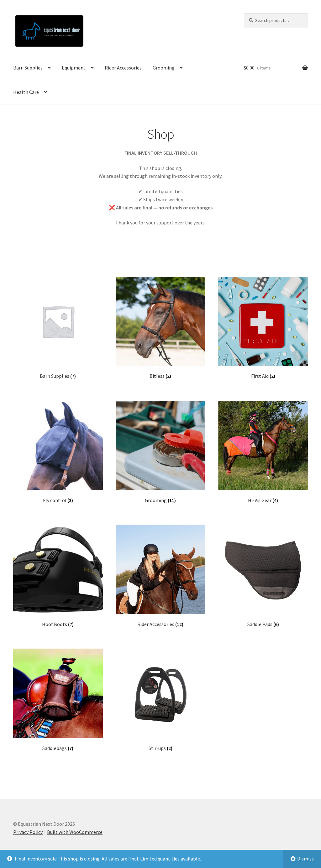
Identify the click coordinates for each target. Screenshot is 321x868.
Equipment (74, 67)
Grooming (164, 67)
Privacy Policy (28, 832)
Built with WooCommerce (75, 832)
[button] (307, 8)
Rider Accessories (123, 67)
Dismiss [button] (305, 858)
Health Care (26, 92)
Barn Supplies (28, 67)
